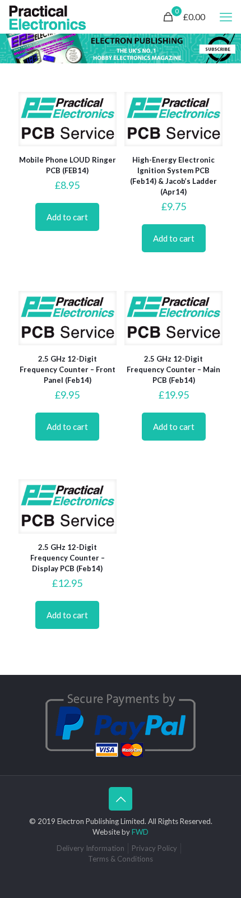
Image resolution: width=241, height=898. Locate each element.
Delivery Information (90, 848)
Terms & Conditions (120, 858)
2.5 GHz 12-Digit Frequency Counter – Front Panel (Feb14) (67, 369)
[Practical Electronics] (47, 17)
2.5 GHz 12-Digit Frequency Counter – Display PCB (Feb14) (67, 558)
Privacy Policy (154, 848)
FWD (140, 831)
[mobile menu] (225, 16)
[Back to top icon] (120, 799)
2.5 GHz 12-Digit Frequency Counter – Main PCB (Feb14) (173, 369)
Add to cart (67, 217)
